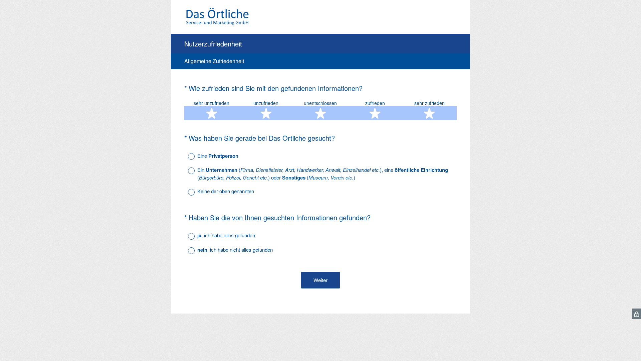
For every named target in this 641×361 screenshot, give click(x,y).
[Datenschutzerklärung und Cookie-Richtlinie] (636, 313)
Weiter (320, 279)
